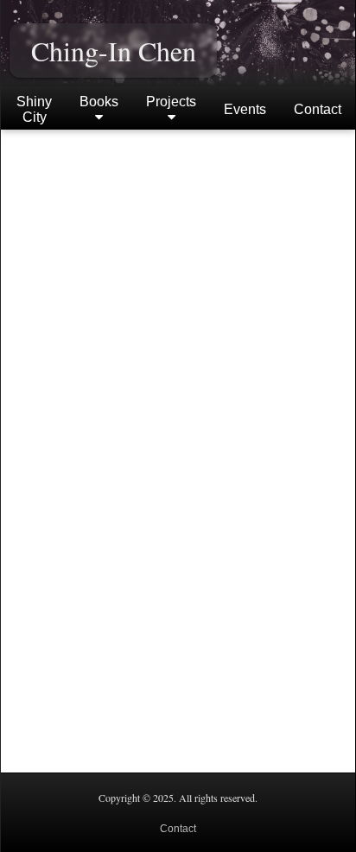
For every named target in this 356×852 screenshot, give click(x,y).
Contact (317, 109)
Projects (171, 101)
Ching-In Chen (113, 50)
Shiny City (34, 109)
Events (245, 109)
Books (98, 101)
